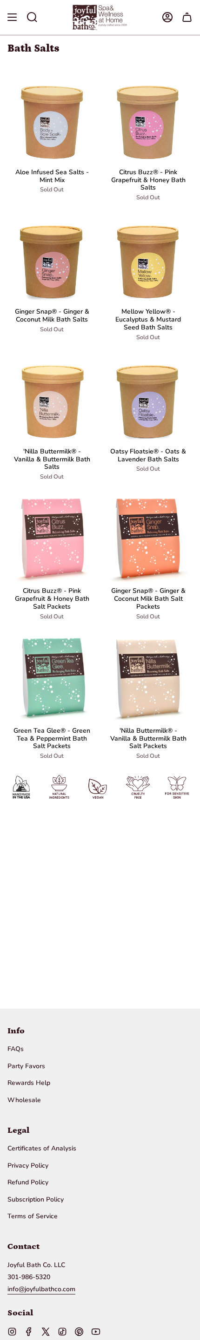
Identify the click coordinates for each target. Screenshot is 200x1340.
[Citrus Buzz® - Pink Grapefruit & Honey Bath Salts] (148, 118)
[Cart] (187, 17)
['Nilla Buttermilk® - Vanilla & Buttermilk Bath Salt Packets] (148, 677)
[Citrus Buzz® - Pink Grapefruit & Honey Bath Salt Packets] (51, 537)
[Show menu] (12, 17)
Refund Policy (27, 1182)
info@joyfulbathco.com (41, 1289)
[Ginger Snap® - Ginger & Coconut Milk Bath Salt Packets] (148, 537)
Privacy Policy (27, 1165)
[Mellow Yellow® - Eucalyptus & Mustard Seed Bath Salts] (148, 258)
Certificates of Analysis (41, 1148)
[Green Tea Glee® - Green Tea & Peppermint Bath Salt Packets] (51, 677)
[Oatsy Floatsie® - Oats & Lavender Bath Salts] (148, 398)
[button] (32, 17)
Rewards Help (28, 1082)
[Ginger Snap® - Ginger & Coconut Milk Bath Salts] (51, 258)
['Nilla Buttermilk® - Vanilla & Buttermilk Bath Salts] (51, 398)
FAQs (15, 1048)
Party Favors (26, 1066)
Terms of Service (32, 1216)
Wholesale (24, 1100)
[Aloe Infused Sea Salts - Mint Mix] (51, 118)
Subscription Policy (35, 1199)
